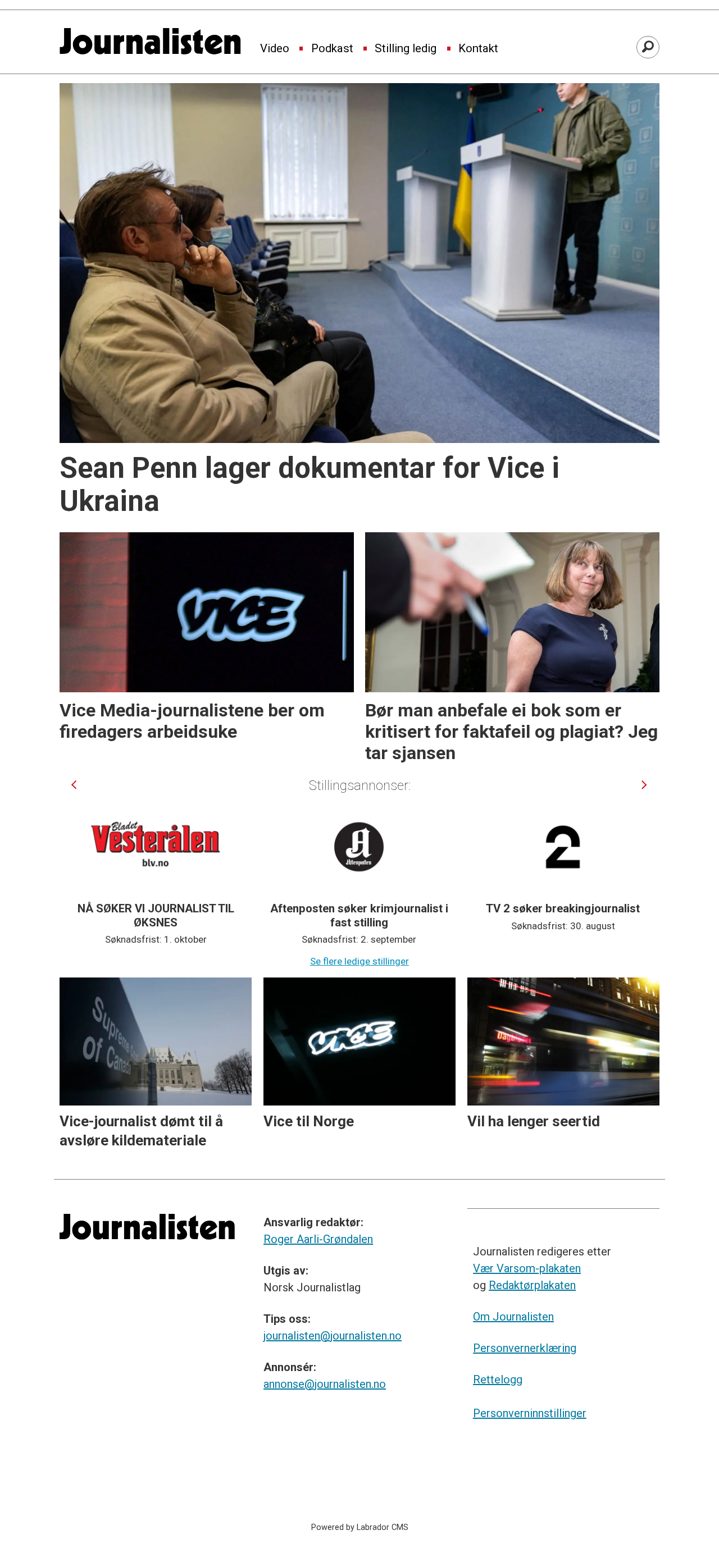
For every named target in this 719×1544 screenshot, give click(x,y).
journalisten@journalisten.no (332, 1335)
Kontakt (478, 49)
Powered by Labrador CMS (359, 1527)
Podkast (332, 49)
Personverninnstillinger (529, 1413)
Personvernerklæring (524, 1348)
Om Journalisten (513, 1316)
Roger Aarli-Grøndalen (318, 1239)
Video (274, 49)
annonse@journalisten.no (324, 1384)
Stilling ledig (405, 49)
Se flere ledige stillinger (359, 961)
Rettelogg (497, 1379)
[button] (74, 784)
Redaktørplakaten (532, 1285)
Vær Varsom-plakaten (527, 1268)
